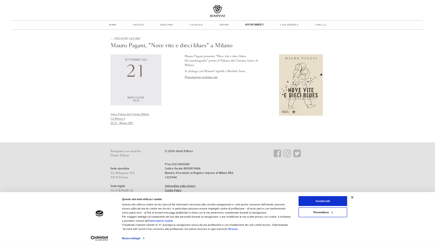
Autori (224, 25)
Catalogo (196, 25)
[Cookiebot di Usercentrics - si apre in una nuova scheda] (99, 238)
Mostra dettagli (131, 238)
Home (112, 25)
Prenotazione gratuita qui (201, 77)
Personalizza (321, 212)
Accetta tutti (323, 201)
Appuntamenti (254, 25)
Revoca (233, 228)
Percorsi (166, 25)
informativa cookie (161, 220)
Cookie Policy (173, 190)
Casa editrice (289, 25)
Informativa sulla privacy (180, 186)
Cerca (319, 25)
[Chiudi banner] (352, 197)
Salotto (138, 25)
